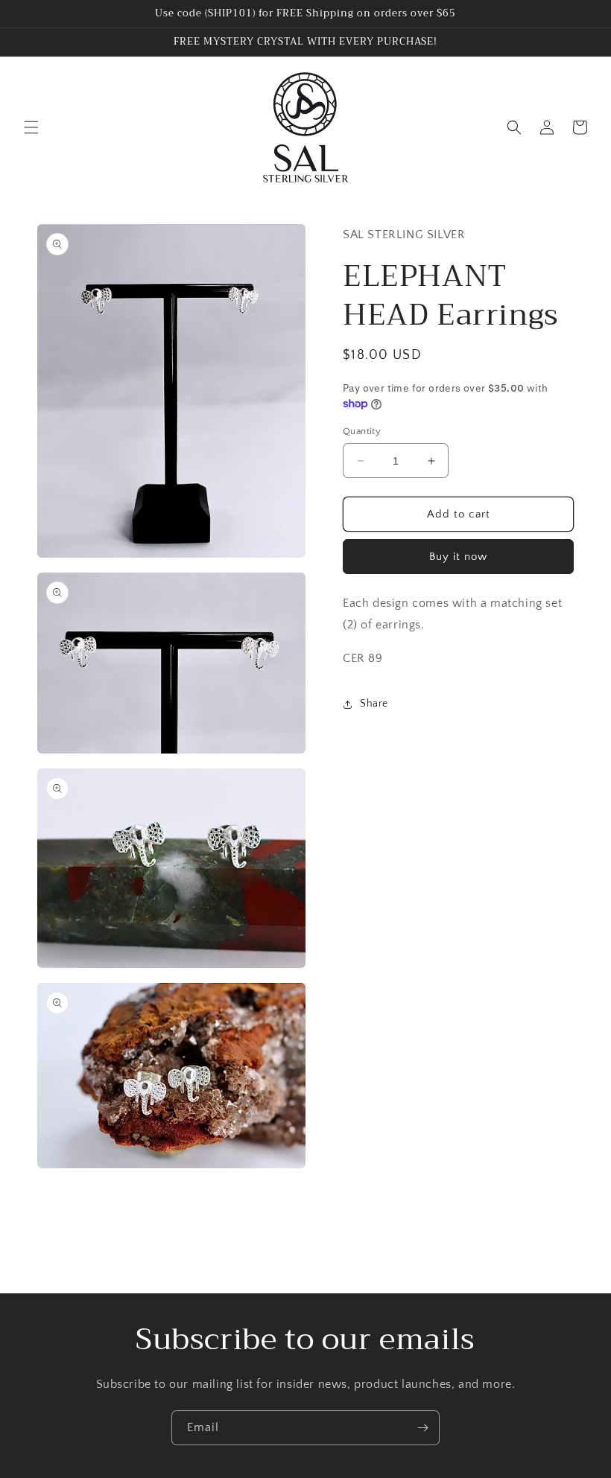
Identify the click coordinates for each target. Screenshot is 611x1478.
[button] (31, 127)
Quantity (362, 431)
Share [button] (374, 704)
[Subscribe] (422, 1427)
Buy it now (458, 556)
